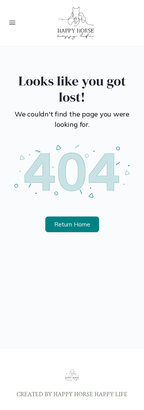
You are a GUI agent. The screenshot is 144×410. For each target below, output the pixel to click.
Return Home (72, 224)
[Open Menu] (12, 22)
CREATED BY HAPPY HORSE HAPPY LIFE (72, 394)
